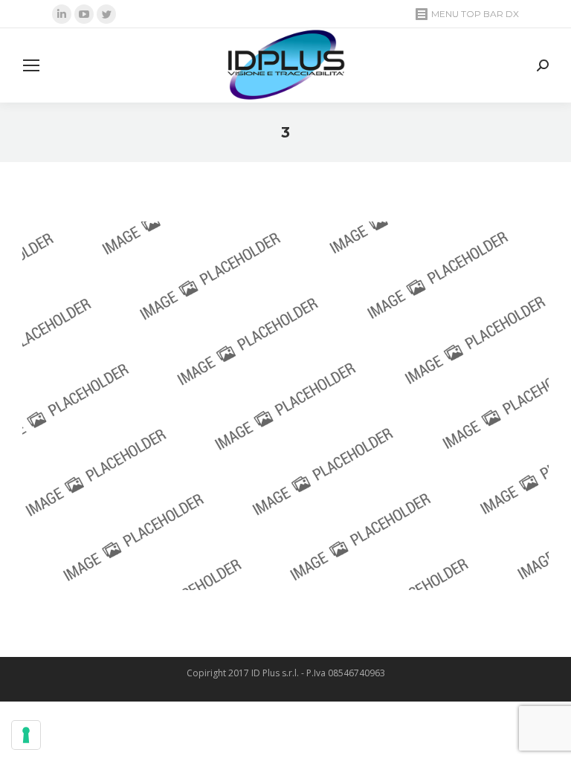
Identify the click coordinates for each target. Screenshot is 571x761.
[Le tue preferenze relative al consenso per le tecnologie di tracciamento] (26, 735)
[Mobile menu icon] (31, 65)
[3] (285, 405)
